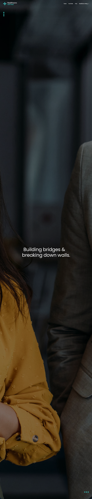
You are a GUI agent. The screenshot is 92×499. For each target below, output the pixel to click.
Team (65, 3)
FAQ (76, 3)
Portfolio (71, 3)
